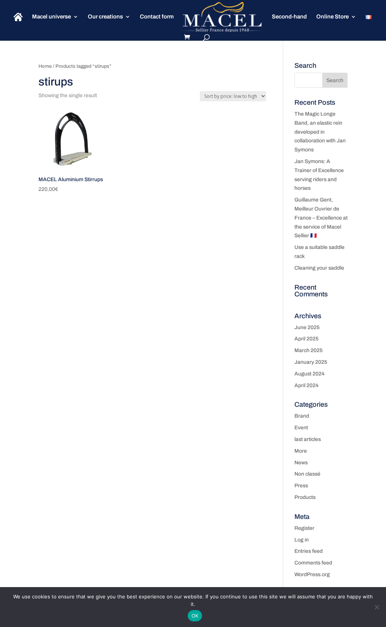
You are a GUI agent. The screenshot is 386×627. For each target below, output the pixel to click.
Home (45, 66)
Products (305, 497)
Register (304, 528)
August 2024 (309, 374)
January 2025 (310, 362)
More (300, 451)
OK (195, 616)
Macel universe (51, 17)
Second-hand (289, 17)
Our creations (105, 17)
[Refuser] (376, 607)
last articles (307, 439)
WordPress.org (312, 574)
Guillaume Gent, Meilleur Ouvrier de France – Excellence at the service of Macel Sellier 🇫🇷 (321, 217)
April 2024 (306, 385)
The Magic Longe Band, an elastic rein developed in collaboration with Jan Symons (320, 132)
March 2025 (308, 350)
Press (301, 485)
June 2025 (307, 327)
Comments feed (313, 563)
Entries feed (308, 551)
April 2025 (306, 339)
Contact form (157, 17)
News (301, 462)
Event (301, 427)
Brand (301, 416)
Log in (301, 540)
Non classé (307, 474)
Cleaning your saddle (319, 268)
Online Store (332, 17)
